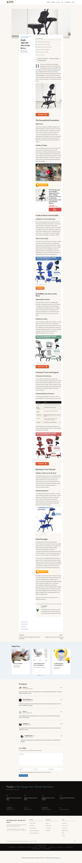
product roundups (32, 828)
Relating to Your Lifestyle (42, 52)
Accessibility (48, 830)
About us (47, 823)
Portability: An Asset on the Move (44, 47)
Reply (61, 687)
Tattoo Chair (23, 626)
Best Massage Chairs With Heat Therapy (67, 797)
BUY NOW (54, 209)
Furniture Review (24, 624)
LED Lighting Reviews (11, 847)
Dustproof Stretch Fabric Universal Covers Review (54, 637)
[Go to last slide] (13, 661)
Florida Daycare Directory (47, 848)
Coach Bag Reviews (60, 847)
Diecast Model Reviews (42, 847)
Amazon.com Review (18, 663)
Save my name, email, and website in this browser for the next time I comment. (35, 772)
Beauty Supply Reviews (69, 847)
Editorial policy (48, 825)
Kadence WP (57, 857)
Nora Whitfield (24, 50)
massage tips (31, 825)
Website (51, 769)
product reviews (24, 37)
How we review (48, 828)
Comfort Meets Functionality (43, 44)
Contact (63, 835)
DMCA (63, 833)
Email (36, 769)
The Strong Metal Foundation (43, 42)
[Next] (69, 661)
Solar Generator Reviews (21, 847)
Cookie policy (64, 828)
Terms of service (65, 825)
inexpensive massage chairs (34, 830)
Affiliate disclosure (65, 830)
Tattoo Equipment (24, 629)
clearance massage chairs (34, 833)
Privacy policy (64, 823)
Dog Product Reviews (51, 847)
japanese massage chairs (26, 36)
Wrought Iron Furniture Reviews (32, 847)
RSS (75, 841)
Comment (21, 754)
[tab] (38, 675)
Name (21, 769)
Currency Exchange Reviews (35, 848)
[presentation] (21, 655)
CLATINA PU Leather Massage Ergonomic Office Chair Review (29, 637)
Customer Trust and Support (43, 49)
